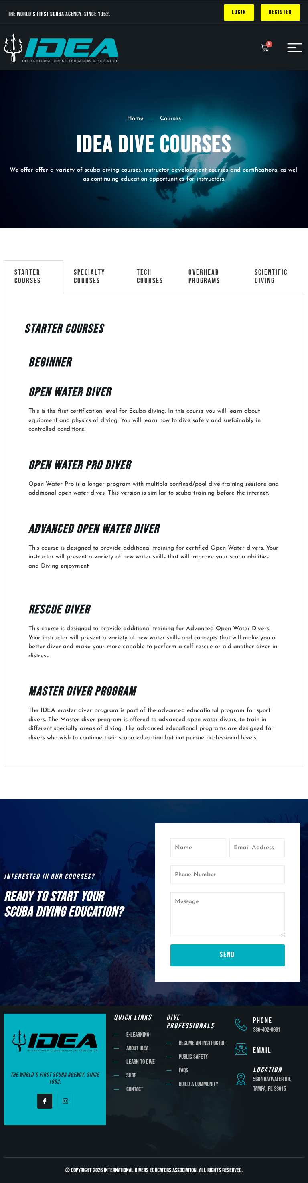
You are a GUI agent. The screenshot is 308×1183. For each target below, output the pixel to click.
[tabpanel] (154, 530)
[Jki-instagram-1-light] (65, 1101)
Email (262, 1050)
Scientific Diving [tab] (271, 277)
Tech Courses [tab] (150, 277)
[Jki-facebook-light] (45, 1101)
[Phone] (241, 1025)
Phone (262, 1020)
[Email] (241, 1049)
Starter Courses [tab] (27, 277)
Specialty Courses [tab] (89, 277)
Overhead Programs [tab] (204, 277)
